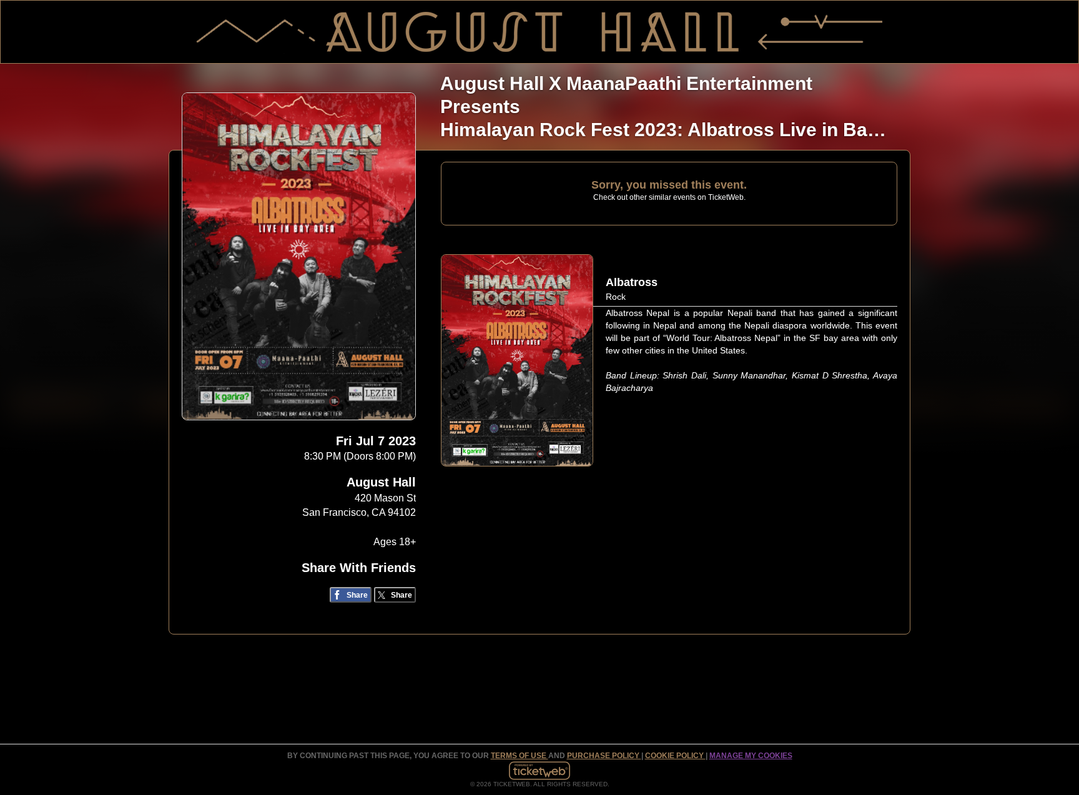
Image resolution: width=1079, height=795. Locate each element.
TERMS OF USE (519, 755)
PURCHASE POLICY (604, 755)
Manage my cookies (750, 755)
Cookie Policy (675, 755)
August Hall (381, 482)
